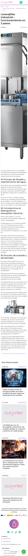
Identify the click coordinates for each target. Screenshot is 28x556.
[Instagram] (12, 532)
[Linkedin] (20, 532)
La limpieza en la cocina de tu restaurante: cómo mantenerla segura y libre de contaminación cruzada (13, 464)
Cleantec (13, 340)
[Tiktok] (16, 532)
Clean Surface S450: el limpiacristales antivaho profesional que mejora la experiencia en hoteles (13, 392)
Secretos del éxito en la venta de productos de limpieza (12, 500)
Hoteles (24, 475)
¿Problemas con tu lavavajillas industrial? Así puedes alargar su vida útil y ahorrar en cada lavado (14, 428)
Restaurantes (23, 27)
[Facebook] (8, 532)
